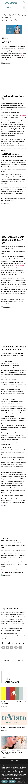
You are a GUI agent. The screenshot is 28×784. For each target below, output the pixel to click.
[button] (24, 7)
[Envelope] (16, 3)
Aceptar (4, 781)
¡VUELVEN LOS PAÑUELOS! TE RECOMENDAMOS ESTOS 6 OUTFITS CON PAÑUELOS (12, 752)
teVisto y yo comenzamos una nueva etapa (13, 727)
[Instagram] (13, 3)
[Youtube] (8, 3)
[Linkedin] (11, 3)
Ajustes (19, 781)
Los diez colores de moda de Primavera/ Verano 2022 (13, 702)
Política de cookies (19, 775)
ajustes (20, 778)
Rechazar (12, 781)
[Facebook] (6, 3)
